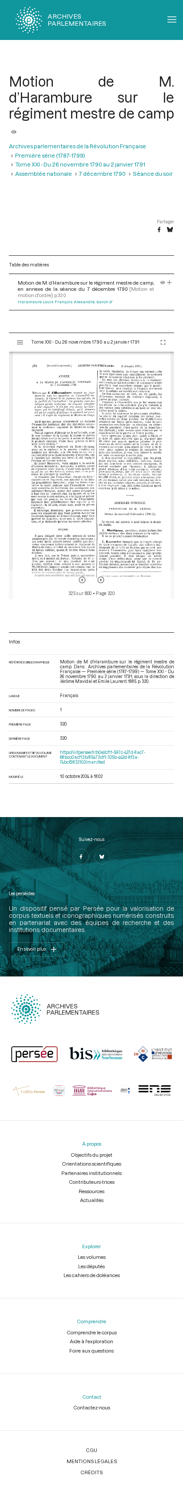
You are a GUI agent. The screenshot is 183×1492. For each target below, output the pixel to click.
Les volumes (92, 1257)
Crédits (91, 1472)
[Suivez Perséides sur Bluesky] (102, 857)
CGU (91, 1450)
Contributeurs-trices (92, 1182)
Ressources (91, 1191)
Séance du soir (153, 174)
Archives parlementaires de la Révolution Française (77, 146)
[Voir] (13, 129)
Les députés (91, 1266)
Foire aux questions (91, 1350)
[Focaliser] (169, 283)
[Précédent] (82, 580)
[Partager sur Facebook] (159, 230)
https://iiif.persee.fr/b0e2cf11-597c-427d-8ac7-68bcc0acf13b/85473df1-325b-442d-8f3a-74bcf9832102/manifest (102, 757)
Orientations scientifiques (91, 1164)
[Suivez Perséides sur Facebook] (81, 857)
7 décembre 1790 (102, 174)
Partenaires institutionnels (91, 1173)
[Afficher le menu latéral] (20, 342)
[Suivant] (101, 580)
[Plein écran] (163, 342)
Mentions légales (92, 1461)
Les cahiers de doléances (92, 1275)
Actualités (91, 1200)
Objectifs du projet (91, 1155)
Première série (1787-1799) (50, 155)
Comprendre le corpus (92, 1332)
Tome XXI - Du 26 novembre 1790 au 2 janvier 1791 (80, 164)
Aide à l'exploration (91, 1341)
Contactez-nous (91, 1407)
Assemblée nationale (43, 174)
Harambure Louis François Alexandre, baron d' (65, 301)
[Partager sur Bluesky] (170, 230)
